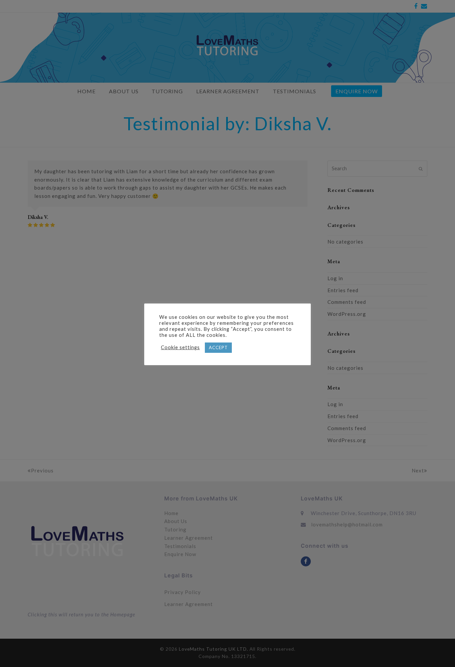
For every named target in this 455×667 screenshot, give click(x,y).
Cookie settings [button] (180, 347)
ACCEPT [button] (218, 347)
